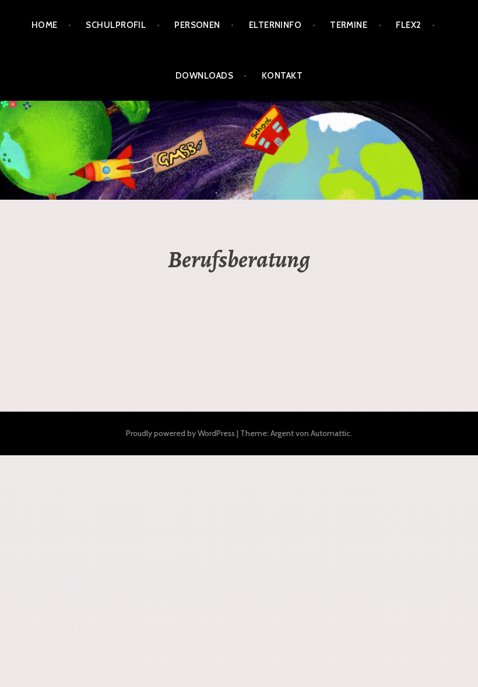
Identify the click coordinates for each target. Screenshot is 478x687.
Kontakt (282, 75)
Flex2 (408, 25)
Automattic (330, 433)
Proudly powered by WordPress (180, 433)
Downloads (204, 75)
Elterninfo (275, 25)
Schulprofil (116, 25)
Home (44, 25)
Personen (197, 25)
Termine (348, 25)
